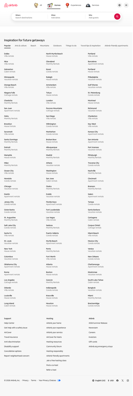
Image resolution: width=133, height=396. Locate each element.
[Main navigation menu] (126, 5)
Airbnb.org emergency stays (101, 346)
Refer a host (51, 370)
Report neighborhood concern (16, 356)
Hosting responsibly (54, 351)
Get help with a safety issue (15, 328)
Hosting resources (54, 342)
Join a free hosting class (56, 360)
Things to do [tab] (71, 45)
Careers (92, 332)
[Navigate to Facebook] (117, 380)
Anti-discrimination (12, 342)
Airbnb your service (54, 332)
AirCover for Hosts (54, 337)
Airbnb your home (53, 323)
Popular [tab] (7, 45)
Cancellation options (12, 351)
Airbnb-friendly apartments (57, 356)
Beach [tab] (33, 45)
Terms (33, 380)
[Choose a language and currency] (119, 5)
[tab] (38, 5)
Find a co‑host (52, 365)
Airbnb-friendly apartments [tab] (116, 45)
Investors (92, 337)
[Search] (117, 16)
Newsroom (93, 328)
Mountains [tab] (44, 45)
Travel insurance (11, 337)
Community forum (54, 346)
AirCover (7, 332)
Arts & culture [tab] (20, 45)
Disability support (11, 346)
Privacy (25, 380)
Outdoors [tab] (57, 45)
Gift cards (93, 342)
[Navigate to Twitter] (123, 380)
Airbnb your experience (56, 328)
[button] (66, 16)
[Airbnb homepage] (10, 5)
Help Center (9, 323)
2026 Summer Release (98, 323)
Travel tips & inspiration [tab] (91, 45)
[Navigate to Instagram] (128, 380)
